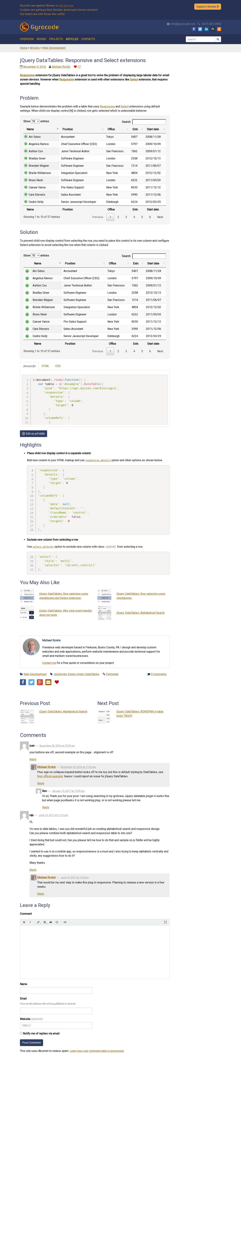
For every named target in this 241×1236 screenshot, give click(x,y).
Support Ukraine (207, 6)
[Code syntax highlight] (57, 922)
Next (160, 217)
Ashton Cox (36, 151)
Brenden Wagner (39, 165)
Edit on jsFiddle (35, 433)
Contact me (49, 663)
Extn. (135, 129)
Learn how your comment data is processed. (97, 1051)
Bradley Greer (37, 158)
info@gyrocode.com (183, 24)
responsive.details (98, 460)
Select (134, 79)
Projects (56, 39)
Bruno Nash (36, 180)
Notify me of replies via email (40, 1033)
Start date (153, 129)
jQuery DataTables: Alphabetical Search (141, 612)
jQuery (72, 674)
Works (41, 39)
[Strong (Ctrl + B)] (24, 922)
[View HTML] (65, 922)
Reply (33, 759)
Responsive (27, 75)
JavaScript (60, 674)
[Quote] (51, 922)
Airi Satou (35, 136)
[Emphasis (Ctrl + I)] (30, 922)
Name (30, 129)
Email (23, 998)
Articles (72, 39)
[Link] (38, 922)
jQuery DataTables (88, 674)
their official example (50, 776)
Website (25, 1019)
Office (111, 129)
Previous (97, 217)
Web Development (35, 674)
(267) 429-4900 (211, 24)
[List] (44, 922)
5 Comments (159, 674)
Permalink (112, 674)
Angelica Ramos (39, 144)
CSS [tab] (58, 366)
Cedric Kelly (36, 202)
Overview (27, 39)
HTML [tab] (45, 366)
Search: (126, 121)
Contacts (88, 39)
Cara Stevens (37, 194)
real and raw (66, 5)
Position (67, 129)
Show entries (36, 121)
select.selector (43, 546)
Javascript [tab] (29, 366)
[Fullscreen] (165, 922)
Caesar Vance (37, 187)
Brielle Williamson (40, 173)
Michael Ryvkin (61, 66)
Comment (26, 913)
